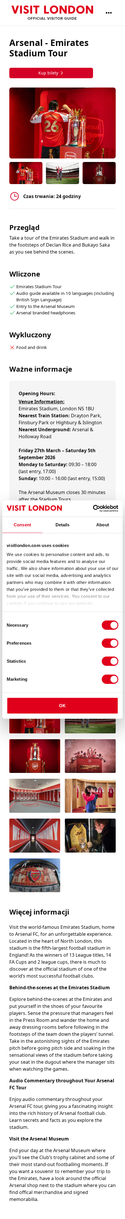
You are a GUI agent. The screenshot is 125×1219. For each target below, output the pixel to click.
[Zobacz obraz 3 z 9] (34, 756)
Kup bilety (48, 73)
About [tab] (102, 524)
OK (62, 705)
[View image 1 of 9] (25, 173)
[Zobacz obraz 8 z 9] (90, 836)
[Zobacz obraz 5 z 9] (34, 796)
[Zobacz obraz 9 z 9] (34, 876)
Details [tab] (63, 524)
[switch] (110, 643)
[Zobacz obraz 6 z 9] (90, 796)
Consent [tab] (22, 524)
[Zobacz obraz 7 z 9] (34, 836)
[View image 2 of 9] (62, 173)
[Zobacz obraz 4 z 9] (90, 756)
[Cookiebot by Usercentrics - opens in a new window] (92, 508)
